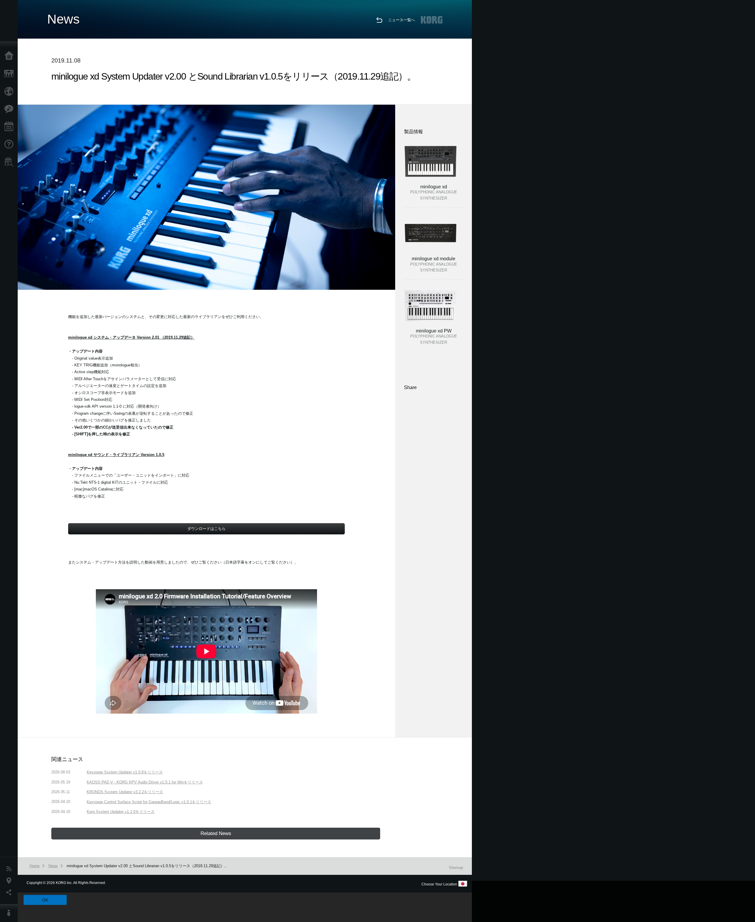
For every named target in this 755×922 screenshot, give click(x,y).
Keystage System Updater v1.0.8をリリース (125, 772)
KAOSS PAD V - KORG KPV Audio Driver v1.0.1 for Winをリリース (145, 782)
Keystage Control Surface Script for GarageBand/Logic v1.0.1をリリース (149, 802)
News (10, 869)
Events (10, 127)
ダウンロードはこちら (206, 528)
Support (10, 144)
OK (45, 900)
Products (10, 74)
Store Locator (10, 162)
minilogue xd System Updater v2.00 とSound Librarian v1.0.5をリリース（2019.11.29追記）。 (147, 866)
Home (10, 56)
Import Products (10, 91)
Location (10, 881)
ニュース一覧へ (401, 20)
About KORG (10, 913)
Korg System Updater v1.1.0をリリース (121, 811)
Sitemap (456, 867)
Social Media (10, 892)
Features (10, 109)
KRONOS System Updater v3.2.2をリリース (125, 792)
